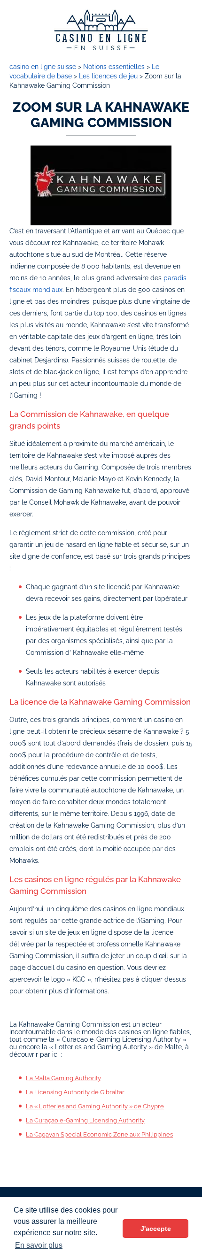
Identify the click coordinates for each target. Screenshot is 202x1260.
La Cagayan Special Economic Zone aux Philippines (99, 1134)
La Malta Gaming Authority (63, 1078)
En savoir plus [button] (38, 1245)
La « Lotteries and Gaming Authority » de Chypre (95, 1106)
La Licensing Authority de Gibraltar (75, 1092)
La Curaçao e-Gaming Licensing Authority (85, 1120)
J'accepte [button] (155, 1228)
